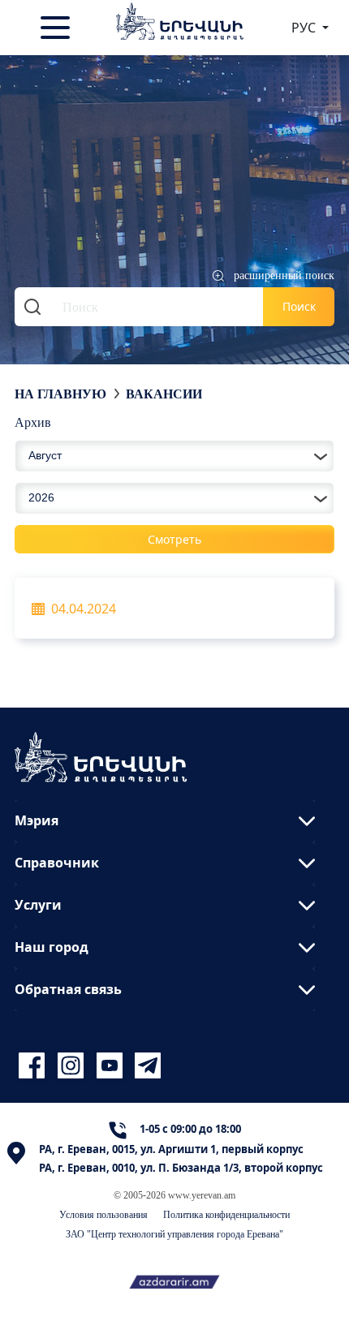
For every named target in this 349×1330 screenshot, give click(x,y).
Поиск (299, 306)
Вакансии (164, 393)
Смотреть (174, 539)
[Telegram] (146, 1066)
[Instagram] (73, 1066)
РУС (305, 28)
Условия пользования (103, 1214)
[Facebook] (34, 1066)
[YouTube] (112, 1066)
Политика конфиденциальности (226, 1214)
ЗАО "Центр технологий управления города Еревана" (174, 1234)
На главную (60, 393)
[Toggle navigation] (57, 27)
